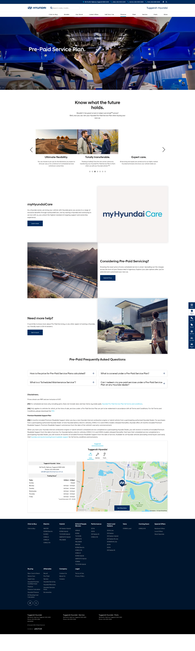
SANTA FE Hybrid (65, 537)
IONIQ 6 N (142, 528)
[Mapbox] (81, 510)
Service (144, 14)
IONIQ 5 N (47, 542)
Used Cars (31, 579)
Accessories (47, 592)
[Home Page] (36, 8)
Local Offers (159, 531)
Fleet (134, 14)
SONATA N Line (112, 541)
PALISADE (62, 540)
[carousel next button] (163, 150)
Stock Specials (159, 534)
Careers (62, 579)
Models (66, 14)
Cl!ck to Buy (53, 14)
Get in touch (35, 332)
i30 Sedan (110, 533)
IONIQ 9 (46, 540)
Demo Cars (31, 576)
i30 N (93, 531)
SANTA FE (78, 539)
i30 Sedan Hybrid (65, 528)
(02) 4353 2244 (54, 469)
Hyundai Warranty (50, 584)
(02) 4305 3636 (71, 619)
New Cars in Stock (34, 573)
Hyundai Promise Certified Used (33, 583)
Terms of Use (79, 573)
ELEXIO (46, 534)
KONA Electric (48, 531)
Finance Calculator (34, 589)
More (166, 14)
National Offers (160, 528)
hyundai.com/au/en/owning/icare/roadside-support (49, 437)
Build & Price (108, 278)
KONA (77, 533)
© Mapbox (153, 510)
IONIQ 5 (46, 537)
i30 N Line (110, 530)
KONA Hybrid (63, 531)
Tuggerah (97, 444)
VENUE (77, 530)
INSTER (46, 528)
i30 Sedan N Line (112, 539)
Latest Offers (93, 14)
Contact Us (63, 573)
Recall (46, 573)
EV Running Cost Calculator (33, 596)
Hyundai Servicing (49, 582)
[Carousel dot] (90, 171)
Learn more (35, 223)
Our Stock (79, 14)
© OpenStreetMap (162, 510)
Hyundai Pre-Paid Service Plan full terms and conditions (122, 404)
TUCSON (78, 536)
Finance (123, 14)
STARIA (77, 561)
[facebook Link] (163, 2)
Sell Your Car (109, 14)
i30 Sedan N (95, 534)
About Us (62, 576)
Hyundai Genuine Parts (49, 588)
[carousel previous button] (31, 150)
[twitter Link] (166, 2)
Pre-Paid (46, 576)
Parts (155, 14)
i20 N (93, 528)
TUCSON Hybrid (64, 534)
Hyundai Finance (33, 592)
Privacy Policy (79, 576)
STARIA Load (127, 528)
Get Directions (122, 508)
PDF (52, 411)
